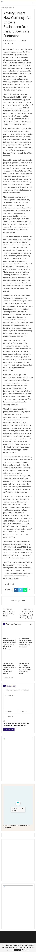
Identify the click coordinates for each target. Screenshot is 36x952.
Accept (17, 950)
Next (10, 677)
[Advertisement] (18, 860)
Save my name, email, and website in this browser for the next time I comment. (16, 724)
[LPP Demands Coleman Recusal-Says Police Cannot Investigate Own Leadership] (26, 632)
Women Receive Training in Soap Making (8, 614)
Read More (25, 950)
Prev (6, 677)
